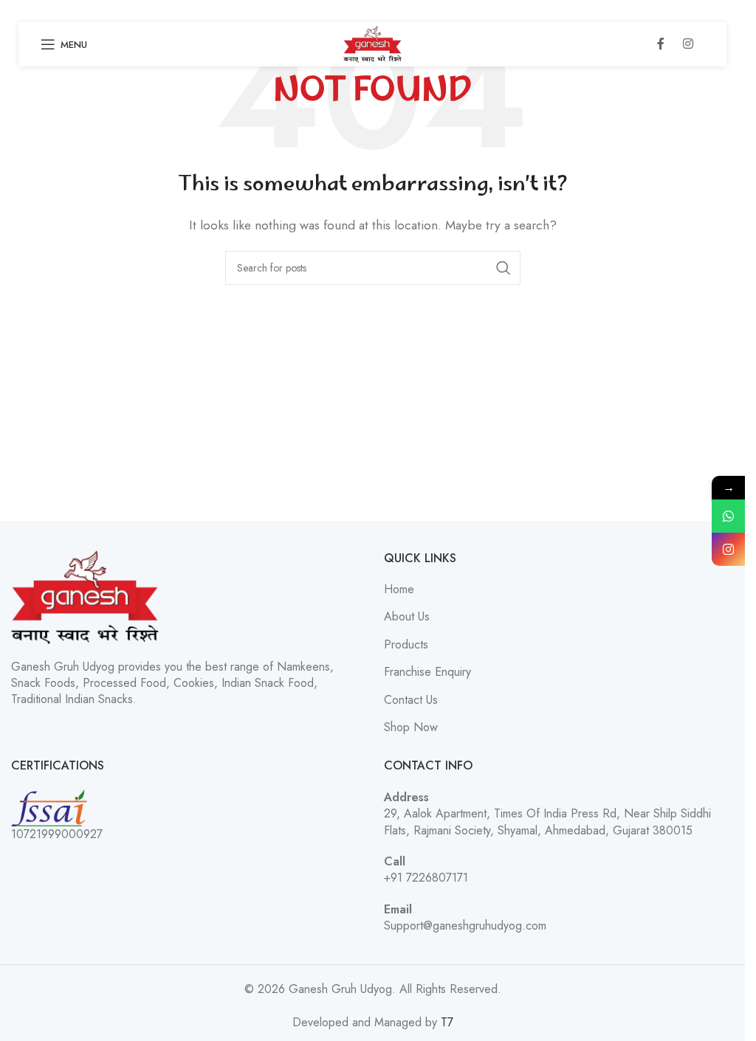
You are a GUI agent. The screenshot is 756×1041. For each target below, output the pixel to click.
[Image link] (85, 595)
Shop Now (411, 727)
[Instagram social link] (688, 44)
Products (406, 645)
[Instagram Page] (728, 549)
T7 (447, 1022)
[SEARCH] (503, 268)
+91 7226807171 (426, 877)
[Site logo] (372, 43)
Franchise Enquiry (427, 672)
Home (399, 589)
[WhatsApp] (728, 516)
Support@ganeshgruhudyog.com (465, 925)
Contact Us (411, 700)
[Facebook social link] (661, 44)
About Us (407, 617)
